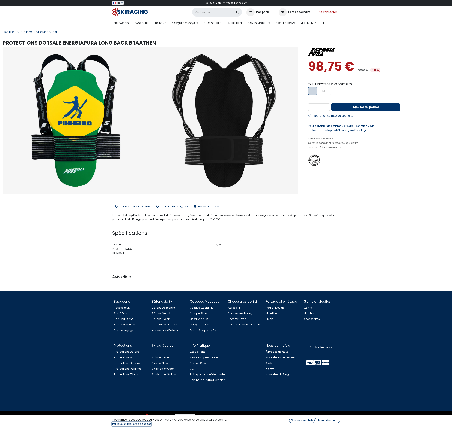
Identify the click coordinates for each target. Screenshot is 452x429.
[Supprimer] (312, 107)
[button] (365, 107)
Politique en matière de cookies (131, 424)
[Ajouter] (326, 107)
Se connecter (328, 12)
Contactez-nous (321, 347)
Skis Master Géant (164, 368)
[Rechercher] (237, 12)
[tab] (132, 206)
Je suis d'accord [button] (327, 420)
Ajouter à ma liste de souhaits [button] (333, 116)
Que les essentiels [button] (302, 420)
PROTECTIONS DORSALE (42, 32)
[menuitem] (122, 23)
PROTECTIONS (12, 32)
